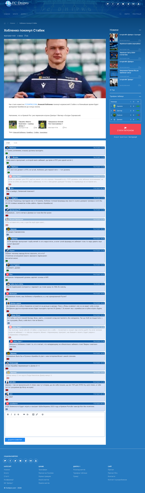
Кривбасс (30, 132)
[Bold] (8, 414)
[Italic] (11, 414)
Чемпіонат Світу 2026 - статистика (128, 53)
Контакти (111, 476)
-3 (6, 215)
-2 (7, 194)
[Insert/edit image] (33, 414)
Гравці (75, 476)
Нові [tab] (15, 143)
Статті (6, 476)
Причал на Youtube (46, 473)
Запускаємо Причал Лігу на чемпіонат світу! (129, 71)
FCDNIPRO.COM (31, 104)
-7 (9, 337)
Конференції (8, 480)
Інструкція (133, 137)
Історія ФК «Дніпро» (127, 61)
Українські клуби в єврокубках (130, 43)
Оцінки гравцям (45, 476)
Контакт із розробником (117, 480)
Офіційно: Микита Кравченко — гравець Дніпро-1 (26, 124)
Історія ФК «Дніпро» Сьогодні (130, 34)
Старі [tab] (8, 143)
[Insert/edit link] (36, 414)
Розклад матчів (79, 470)
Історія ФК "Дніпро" (126, 79)
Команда (114, 101)
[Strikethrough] (18, 414)
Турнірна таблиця (80, 473)
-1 (7, 311)
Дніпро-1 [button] (24, 14)
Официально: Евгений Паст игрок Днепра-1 (55, 123)
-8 (6, 225)
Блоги (15, 14)
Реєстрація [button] (137, 14)
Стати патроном (125, 130)
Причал (111, 470)
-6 (9, 184)
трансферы (43, 132)
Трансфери (43, 470)
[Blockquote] (24, 414)
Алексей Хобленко (19, 132)
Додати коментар (15, 440)
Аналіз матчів (44, 480)
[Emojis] (42, 414)
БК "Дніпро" (8, 483)
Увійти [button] (127, 14)
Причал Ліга (112, 473)
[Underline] (14, 414)
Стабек (36, 132)
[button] (120, 14)
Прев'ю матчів (44, 483)
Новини (7, 14)
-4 (10, 349)
